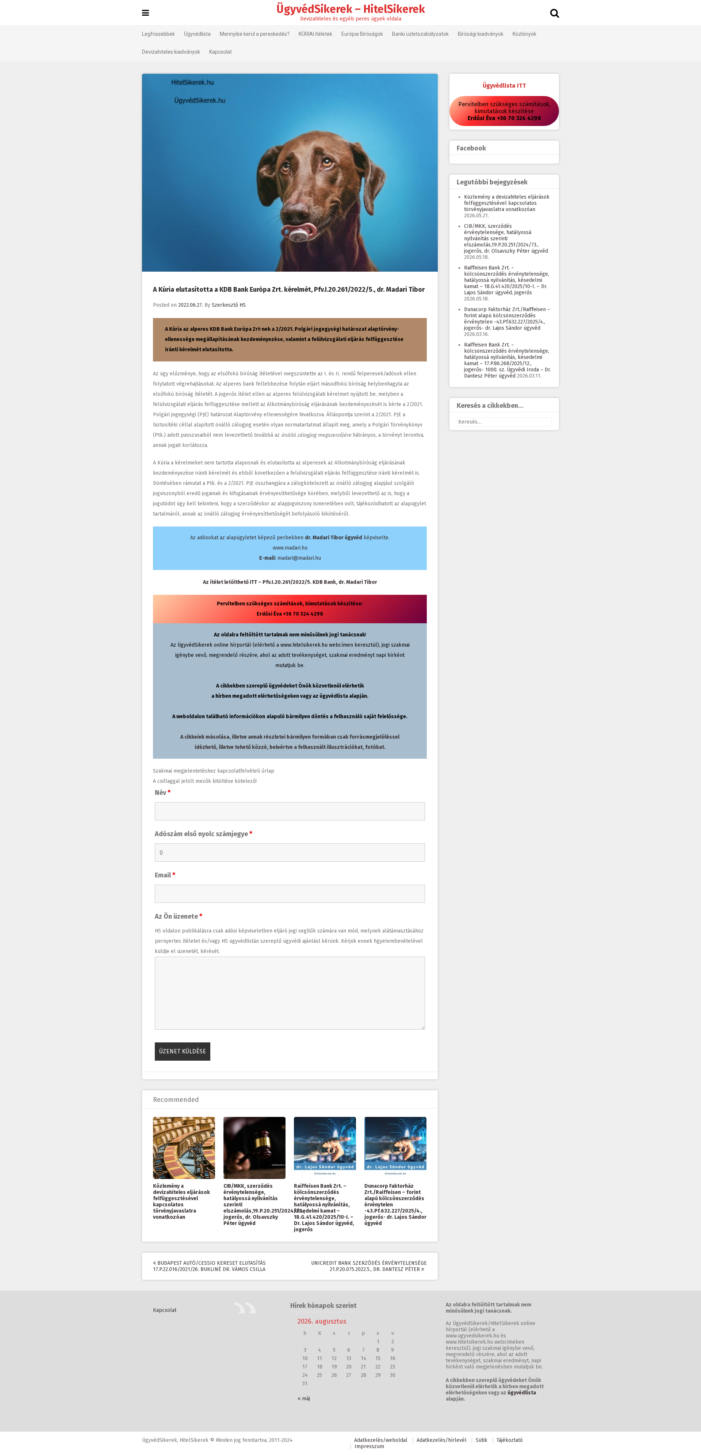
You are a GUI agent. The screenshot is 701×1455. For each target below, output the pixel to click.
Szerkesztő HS (229, 305)
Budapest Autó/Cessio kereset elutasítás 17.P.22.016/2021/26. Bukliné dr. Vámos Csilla (209, 1266)
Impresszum (369, 1446)
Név (163, 793)
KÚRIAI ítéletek (315, 34)
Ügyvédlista (197, 34)
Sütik (481, 1440)
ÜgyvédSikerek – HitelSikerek (350, 9)
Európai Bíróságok (362, 34)
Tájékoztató (510, 1440)
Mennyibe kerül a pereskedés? (255, 34)
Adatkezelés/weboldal (380, 1440)
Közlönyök (524, 34)
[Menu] (145, 13)
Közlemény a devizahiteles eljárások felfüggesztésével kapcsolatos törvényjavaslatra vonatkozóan (181, 1201)
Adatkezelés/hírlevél (442, 1440)
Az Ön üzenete (178, 916)
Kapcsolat (220, 52)
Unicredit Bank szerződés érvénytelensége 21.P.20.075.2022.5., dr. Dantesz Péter (369, 1266)
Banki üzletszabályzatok (420, 34)
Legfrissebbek (158, 34)
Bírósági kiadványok (480, 34)
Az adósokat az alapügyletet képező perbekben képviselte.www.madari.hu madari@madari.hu (290, 548)
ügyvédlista (521, 1393)
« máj (304, 1398)
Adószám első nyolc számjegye (203, 834)
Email (165, 875)
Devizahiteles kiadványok (171, 52)
